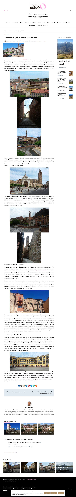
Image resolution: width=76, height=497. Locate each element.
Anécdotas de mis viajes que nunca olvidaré (64, 63)
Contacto (45, 25)
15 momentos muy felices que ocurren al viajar (62, 87)
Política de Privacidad (31, 479)
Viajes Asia (49, 22)
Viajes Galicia (60, 465)
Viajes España (57, 22)
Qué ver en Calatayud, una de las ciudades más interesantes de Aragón (12, 429)
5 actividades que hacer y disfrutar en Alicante (61, 72)
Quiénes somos (31, 25)
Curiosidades (16, 22)
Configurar (61, 493)
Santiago (30, 407)
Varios (26, 22)
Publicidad (39, 25)
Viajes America (41, 22)
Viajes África (33, 22)
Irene (8, 432)
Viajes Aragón (8, 426)
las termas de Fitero (41, 271)
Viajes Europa (66, 22)
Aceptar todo (47, 493)
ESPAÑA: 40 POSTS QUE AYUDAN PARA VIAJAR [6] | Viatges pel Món (24, 442)
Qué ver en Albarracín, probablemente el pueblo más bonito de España (29, 429)
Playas (21, 22)
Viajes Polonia (42, 466)
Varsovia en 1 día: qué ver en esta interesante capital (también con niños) (46, 470)
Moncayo (25, 59)
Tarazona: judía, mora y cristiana (20, 38)
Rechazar (54, 493)
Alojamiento (8, 22)
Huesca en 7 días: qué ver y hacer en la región (16, 391)
